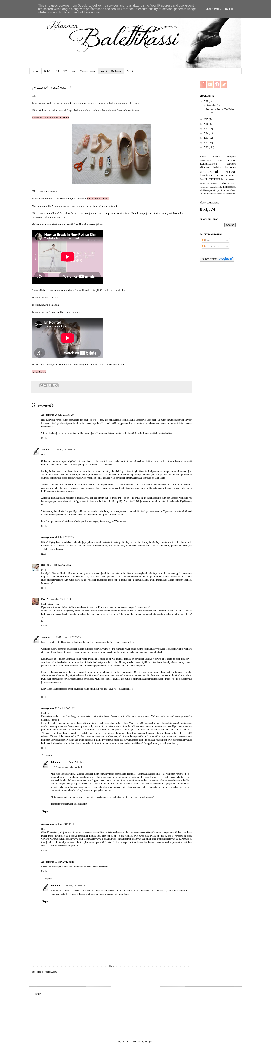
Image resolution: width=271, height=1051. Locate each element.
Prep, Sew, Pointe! (69, 213)
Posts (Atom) (51, 971)
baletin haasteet (228, 179)
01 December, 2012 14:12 (59, 564)
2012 (206, 142)
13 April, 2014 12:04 (75, 762)
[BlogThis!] (45, 385)
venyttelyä (230, 193)
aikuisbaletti (209, 171)
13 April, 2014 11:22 (65, 708)
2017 (206, 119)
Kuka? (47, 71)
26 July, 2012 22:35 (64, 537)
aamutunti (231, 163)
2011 (206, 147)
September (211, 105)
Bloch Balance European (218, 156)
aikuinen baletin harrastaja (218, 167)
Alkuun (35, 71)
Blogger (148, 1041)
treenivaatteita (218, 193)
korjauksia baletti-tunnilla (211, 187)
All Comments (212, 246)
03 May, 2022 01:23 (64, 861)
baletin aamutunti (210, 178)
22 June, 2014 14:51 (64, 824)
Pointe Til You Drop (65, 71)
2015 (206, 128)
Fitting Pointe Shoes (98, 198)
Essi (43, 599)
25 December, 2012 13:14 (59, 599)
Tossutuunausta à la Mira (45, 297)
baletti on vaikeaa (208, 184)
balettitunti (228, 183)
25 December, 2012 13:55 (68, 637)
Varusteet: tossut (87, 71)
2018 (206, 101)
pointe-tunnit (206, 193)
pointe (220, 190)
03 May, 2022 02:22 (75, 885)
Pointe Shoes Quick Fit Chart (101, 205)
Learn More (213, 9)
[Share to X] (49, 385)
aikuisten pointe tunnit (225, 175)
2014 (206, 133)
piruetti (212, 190)
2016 (206, 124)
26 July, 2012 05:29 (64, 414)
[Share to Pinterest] (57, 385)
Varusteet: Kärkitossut (111, 71)
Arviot (130, 71)
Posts (207, 240)
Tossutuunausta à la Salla (45, 304)
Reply (44, 438)
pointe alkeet (230, 190)
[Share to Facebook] (53, 385)
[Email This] (41, 385)
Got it (229, 9)
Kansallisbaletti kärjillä (211, 160)
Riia (43, 564)
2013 (206, 137)
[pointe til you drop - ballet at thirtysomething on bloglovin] (217, 260)
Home (112, 966)
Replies (48, 755)
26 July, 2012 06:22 (65, 449)
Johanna (45, 449)
